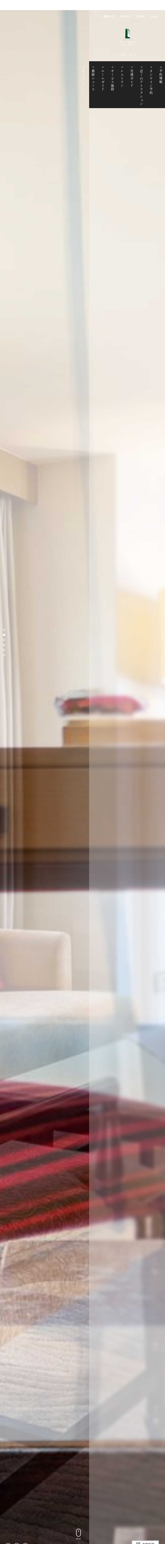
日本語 (140, 16)
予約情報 (160, 76)
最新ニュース (93, 80)
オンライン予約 (151, 82)
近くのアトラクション (141, 87)
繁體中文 (109, 16)
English (155, 16)
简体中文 (125, 16)
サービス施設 (112, 80)
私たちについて (83, 82)
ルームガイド (102, 80)
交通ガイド (131, 78)
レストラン (122, 78)
